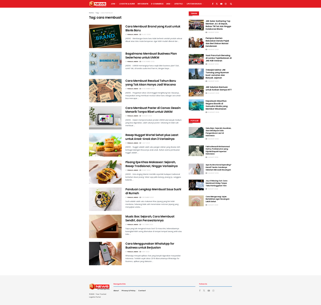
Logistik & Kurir (127, 4)
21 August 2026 (213, 32)
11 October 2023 (147, 224)
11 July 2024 (145, 143)
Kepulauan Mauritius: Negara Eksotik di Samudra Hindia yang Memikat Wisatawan (217, 105)
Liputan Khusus (194, 4)
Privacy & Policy (128, 290)
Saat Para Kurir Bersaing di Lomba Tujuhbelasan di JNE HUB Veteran (219, 58)
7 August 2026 (212, 189)
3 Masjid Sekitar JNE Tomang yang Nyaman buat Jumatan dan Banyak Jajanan (217, 74)
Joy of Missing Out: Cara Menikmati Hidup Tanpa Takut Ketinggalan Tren (216, 183)
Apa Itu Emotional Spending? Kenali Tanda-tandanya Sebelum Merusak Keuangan (218, 167)
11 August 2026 (212, 157)
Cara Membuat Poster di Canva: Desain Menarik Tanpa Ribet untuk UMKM (153, 110)
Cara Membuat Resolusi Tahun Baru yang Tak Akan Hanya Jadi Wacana (150, 83)
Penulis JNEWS (132, 34)
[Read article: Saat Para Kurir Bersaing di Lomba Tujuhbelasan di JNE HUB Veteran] (196, 59)
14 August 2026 (213, 139)
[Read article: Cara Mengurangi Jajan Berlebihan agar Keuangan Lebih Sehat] (196, 200)
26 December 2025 (147, 61)
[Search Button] (231, 4)
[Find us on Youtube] (221, 4)
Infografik (143, 4)
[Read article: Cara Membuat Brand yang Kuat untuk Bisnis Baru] (105, 36)
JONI (113, 4)
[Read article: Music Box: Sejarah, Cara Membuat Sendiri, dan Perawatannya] (105, 226)
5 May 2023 (145, 252)
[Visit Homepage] (97, 4)
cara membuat (107, 13)
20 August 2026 (213, 93)
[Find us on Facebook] (212, 4)
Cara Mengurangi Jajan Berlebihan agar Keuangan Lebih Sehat (217, 199)
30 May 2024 (145, 170)
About (116, 290)
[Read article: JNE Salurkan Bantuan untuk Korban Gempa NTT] (196, 91)
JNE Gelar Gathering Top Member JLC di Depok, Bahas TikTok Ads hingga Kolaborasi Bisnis (218, 25)
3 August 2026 (212, 205)
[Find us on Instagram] (226, 4)
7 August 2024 (146, 116)
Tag (97, 13)
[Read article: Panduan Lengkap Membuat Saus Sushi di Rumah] (105, 199)
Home (91, 13)
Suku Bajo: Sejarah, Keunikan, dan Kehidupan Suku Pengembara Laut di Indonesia (218, 132)
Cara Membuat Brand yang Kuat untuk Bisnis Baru (152, 28)
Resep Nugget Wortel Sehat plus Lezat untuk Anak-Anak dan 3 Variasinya (151, 137)
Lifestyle (178, 4)
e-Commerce (157, 4)
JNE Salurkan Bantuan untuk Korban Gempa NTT (219, 88)
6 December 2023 (147, 197)
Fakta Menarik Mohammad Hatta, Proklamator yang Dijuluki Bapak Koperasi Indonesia (218, 150)
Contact (142, 290)
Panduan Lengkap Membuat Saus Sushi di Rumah (153, 191)
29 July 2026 (146, 34)
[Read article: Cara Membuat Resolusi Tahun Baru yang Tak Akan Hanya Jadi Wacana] (105, 90)
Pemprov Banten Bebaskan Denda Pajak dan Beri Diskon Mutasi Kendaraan (217, 42)
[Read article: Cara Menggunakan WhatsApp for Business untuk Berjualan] (105, 253)
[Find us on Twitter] (217, 4)
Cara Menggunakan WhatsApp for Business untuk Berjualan (149, 246)
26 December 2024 (147, 89)
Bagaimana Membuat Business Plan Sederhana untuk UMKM (151, 55)
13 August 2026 (213, 173)
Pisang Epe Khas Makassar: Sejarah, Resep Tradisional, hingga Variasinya (151, 164)
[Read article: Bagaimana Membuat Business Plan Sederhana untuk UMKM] (105, 63)
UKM (168, 4)
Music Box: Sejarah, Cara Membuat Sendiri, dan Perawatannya (149, 218)
